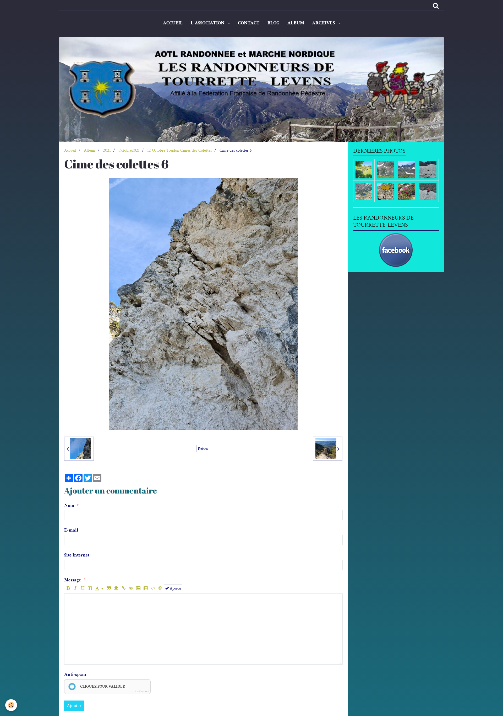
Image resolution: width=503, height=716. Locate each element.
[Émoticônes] (160, 588)
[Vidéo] (145, 588)
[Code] (153, 588)
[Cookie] (11, 705)
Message (72, 580)
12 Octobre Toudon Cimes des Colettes (179, 150)
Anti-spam (75, 674)
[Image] (138, 588)
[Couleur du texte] (99, 588)
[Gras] (68, 588)
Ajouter (74, 706)
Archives (324, 23)
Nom (69, 505)
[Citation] (109, 588)
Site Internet (76, 555)
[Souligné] (82, 588)
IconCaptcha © (142, 691)
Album (295, 23)
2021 (107, 150)
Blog (273, 23)
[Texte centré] (116, 588)
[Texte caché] (131, 588)
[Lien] (123, 588)
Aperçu (175, 588)
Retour (203, 448)
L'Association (208, 23)
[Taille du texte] (90, 588)
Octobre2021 (129, 150)
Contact (249, 23)
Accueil (173, 23)
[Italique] (75, 588)
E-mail (71, 530)
